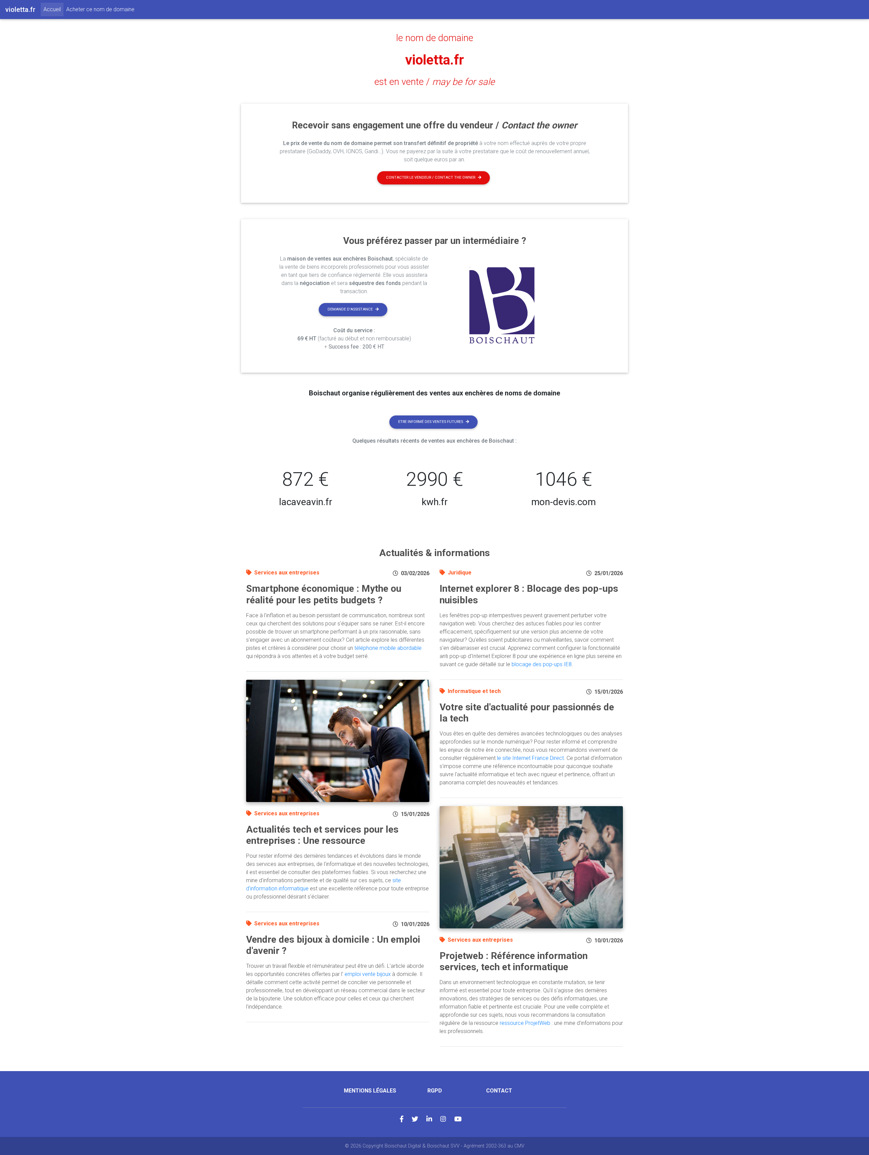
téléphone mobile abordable (388, 648)
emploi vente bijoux (368, 974)
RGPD (434, 1090)
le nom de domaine (434, 38)
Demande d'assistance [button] (350, 309)
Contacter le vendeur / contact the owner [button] (430, 177)
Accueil (53, 9)
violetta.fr (434, 60)
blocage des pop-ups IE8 (542, 664)
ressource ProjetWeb (525, 1023)
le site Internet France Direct (530, 758)
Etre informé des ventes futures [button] (430, 422)
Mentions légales (370, 1090)
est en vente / (434, 81)
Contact (499, 1090)
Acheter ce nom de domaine (100, 9)
